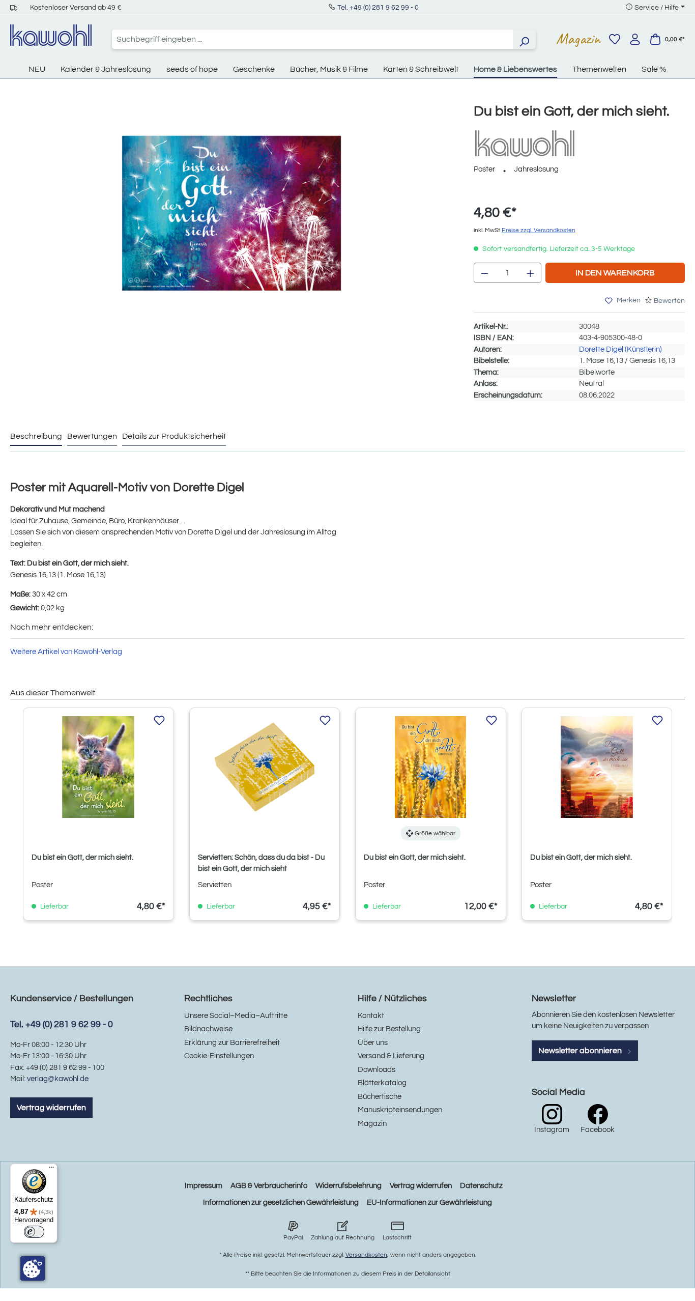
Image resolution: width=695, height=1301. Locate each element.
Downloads (376, 1069)
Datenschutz (481, 1186)
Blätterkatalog (382, 1083)
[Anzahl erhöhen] (530, 273)
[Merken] (159, 721)
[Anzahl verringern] (484, 273)
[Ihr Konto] (635, 39)
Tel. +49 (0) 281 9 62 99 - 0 (378, 7)
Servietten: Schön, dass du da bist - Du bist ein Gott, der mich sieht (261, 863)
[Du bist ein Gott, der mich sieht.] (231, 213)
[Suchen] (524, 39)
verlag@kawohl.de (58, 1079)
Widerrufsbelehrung (348, 1186)
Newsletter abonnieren (580, 1051)
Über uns (373, 1043)
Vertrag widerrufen (51, 1108)
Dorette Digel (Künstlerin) (620, 349)
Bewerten (669, 300)
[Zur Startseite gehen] (51, 35)
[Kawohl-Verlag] (524, 143)
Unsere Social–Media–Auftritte (235, 1016)
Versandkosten (366, 1255)
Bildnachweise (208, 1029)
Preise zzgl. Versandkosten (538, 230)
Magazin (578, 38)
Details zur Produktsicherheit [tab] (174, 436)
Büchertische (379, 1096)
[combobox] (312, 39)
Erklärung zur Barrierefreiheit (232, 1043)
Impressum (203, 1186)
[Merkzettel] (615, 39)
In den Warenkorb (615, 273)
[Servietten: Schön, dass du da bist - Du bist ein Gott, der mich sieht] (265, 767)
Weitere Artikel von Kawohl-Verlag (66, 652)
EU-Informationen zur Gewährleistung (429, 1202)
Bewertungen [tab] (92, 436)
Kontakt (371, 1016)
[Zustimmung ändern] (32, 1268)
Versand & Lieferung (391, 1056)
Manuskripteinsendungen (400, 1110)
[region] (232, 223)
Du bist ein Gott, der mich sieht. (82, 857)
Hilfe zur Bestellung (389, 1029)
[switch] (34, 1232)
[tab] (36, 437)
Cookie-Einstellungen (219, 1056)
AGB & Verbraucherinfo (268, 1186)
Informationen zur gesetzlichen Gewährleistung (281, 1202)
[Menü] (51, 1170)
